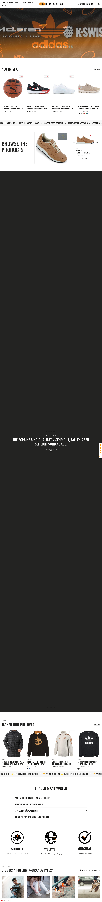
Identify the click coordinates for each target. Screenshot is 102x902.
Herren (9, 3)
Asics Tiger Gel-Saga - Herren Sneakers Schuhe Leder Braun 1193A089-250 (84, 152)
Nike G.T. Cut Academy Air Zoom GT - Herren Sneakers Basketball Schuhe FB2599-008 (37, 107)
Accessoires (27, 3)
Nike (28, 104)
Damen (17, 3)
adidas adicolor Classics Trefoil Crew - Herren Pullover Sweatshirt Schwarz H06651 (87, 763)
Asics (77, 148)
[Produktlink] (13, 94)
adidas (3, 759)
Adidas (54, 759)
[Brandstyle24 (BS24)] (51, 4)
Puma (3, 104)
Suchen (82, 4)
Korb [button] (98, 4)
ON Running (81, 104)
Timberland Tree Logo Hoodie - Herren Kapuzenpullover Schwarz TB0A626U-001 (38, 763)
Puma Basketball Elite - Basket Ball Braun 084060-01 (12, 107)
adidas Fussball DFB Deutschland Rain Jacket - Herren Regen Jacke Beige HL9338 (62, 763)
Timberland (30, 759)
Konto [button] (88, 4)
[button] (49, 54)
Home (3, 2)
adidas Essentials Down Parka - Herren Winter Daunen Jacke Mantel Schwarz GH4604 (13, 763)
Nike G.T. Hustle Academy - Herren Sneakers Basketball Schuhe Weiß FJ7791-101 (63, 107)
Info (3, 5)
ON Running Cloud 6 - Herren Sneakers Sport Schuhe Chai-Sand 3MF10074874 (89, 107)
